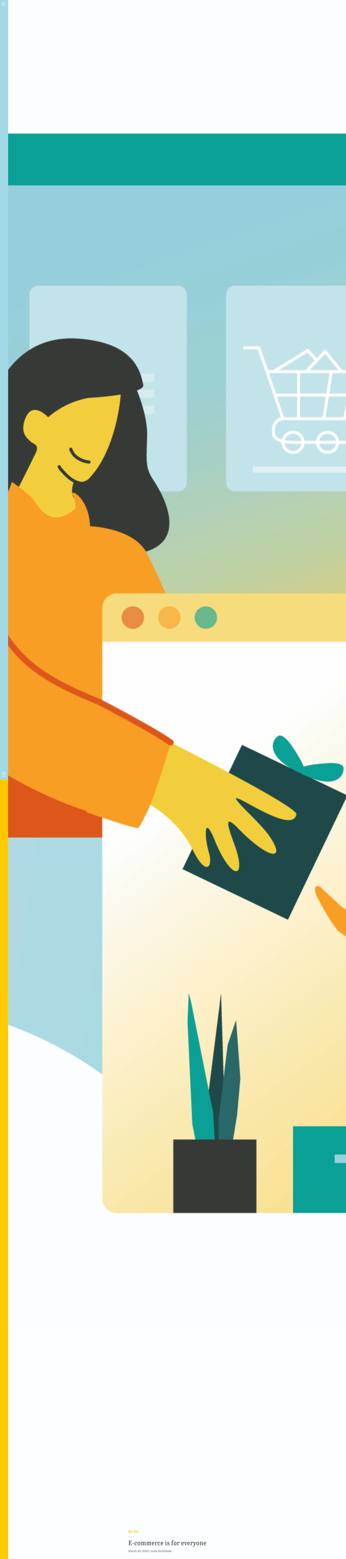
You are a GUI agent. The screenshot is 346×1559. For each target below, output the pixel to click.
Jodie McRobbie (161, 1551)
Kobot (4, 4)
